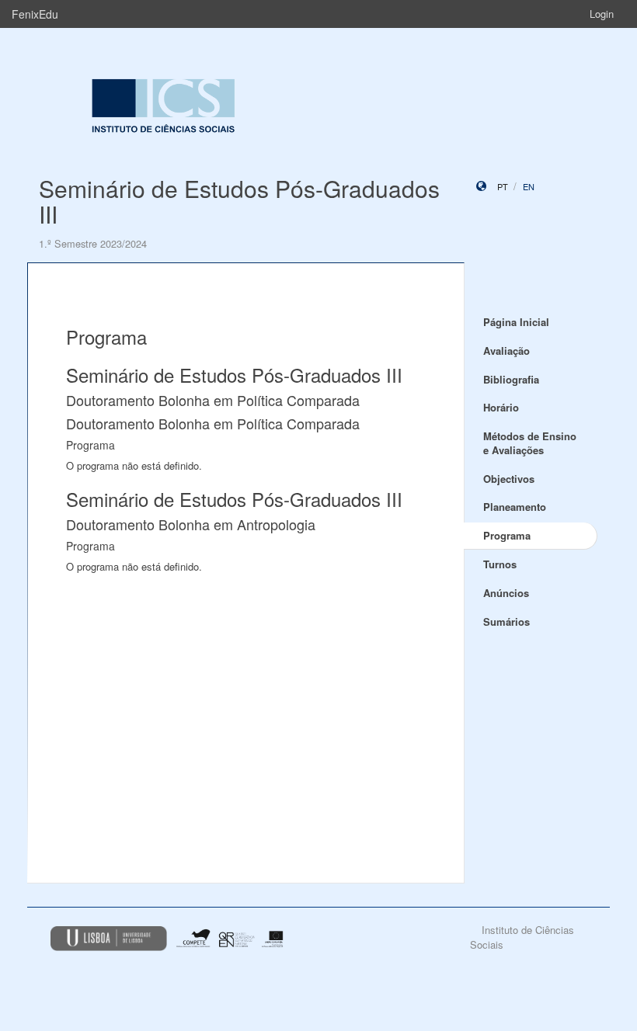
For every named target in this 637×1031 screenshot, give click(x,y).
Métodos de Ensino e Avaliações (529, 443)
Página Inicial (516, 321)
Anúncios (506, 592)
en (528, 186)
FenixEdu (35, 14)
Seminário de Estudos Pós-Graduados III (239, 201)
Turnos (500, 564)
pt (502, 186)
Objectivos (508, 478)
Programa (507, 535)
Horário (501, 407)
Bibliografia (511, 379)
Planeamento (514, 506)
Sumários (506, 621)
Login (602, 13)
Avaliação (506, 350)
